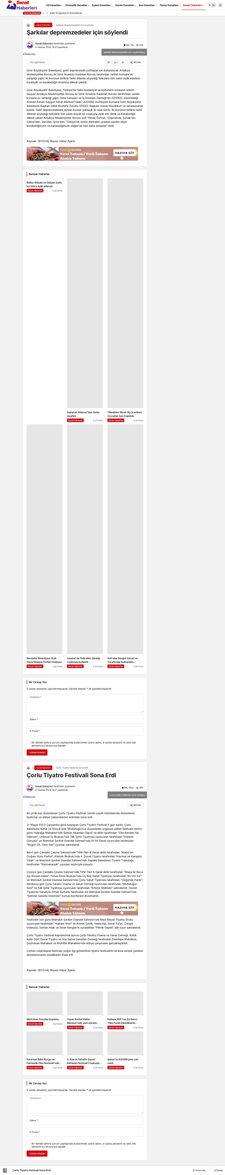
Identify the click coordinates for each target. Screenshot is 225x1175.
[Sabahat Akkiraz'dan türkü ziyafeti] (85, 300)
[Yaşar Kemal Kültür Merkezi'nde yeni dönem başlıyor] (85, 1010)
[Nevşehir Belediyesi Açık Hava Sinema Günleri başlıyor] (44, 546)
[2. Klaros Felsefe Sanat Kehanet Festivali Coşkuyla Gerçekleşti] (85, 1050)
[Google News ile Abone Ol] (37, 62)
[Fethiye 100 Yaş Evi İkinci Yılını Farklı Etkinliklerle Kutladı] (125, 1010)
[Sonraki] (47, 12)
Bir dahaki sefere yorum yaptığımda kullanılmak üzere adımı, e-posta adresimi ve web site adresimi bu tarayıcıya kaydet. (84, 744)
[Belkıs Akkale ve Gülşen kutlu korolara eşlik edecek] (44, 300)
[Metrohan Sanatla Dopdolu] (44, 1010)
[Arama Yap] (220, 5)
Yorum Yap (200, 1170)
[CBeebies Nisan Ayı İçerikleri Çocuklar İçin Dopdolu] (125, 300)
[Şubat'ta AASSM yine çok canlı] (125, 1050)
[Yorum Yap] (108, 62)
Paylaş (219, 1170)
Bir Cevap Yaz (38, 682)
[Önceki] (43, 12)
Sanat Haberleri (44, 43)
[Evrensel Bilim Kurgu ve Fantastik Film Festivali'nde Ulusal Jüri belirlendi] (44, 1050)
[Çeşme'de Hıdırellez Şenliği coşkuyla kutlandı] (85, 546)
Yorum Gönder (37, 752)
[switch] (211, 5)
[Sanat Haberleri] (21, 4)
